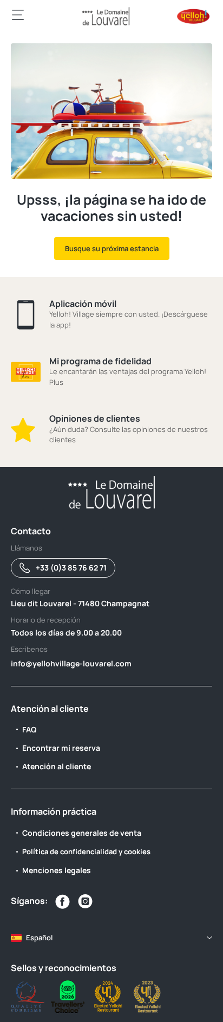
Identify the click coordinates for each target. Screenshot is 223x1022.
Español (39, 937)
